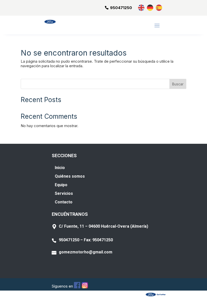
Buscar (178, 84)
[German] (150, 7)
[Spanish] (159, 7)
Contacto (63, 202)
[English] (141, 7)
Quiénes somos (70, 176)
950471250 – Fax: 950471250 (86, 240)
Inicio (60, 167)
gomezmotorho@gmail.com (85, 252)
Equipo (61, 184)
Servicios (64, 193)
